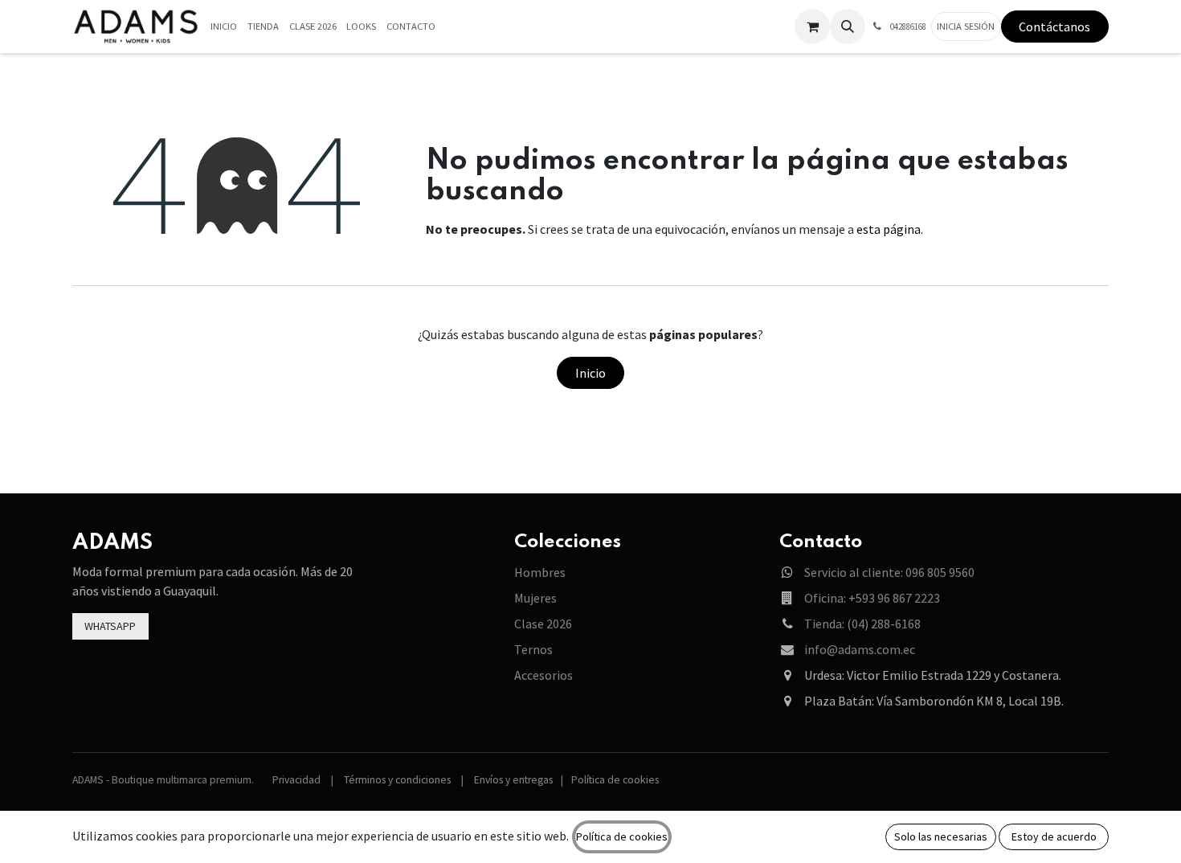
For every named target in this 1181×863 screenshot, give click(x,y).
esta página (888, 229)
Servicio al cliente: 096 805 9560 (889, 572)
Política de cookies (615, 780)
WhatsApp (110, 626)
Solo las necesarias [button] (940, 836)
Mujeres (535, 598)
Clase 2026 (543, 624)
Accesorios (543, 675)
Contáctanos (1054, 26)
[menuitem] (224, 27)
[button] (847, 26)
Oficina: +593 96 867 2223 (872, 598)
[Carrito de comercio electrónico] (812, 26)
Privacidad (296, 780)
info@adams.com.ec (859, 649)
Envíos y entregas (513, 780)
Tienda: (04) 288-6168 (862, 624)
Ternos (533, 649)
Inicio (590, 373)
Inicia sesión (966, 26)
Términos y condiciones (397, 780)
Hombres (540, 572)
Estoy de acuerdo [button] (1054, 836)
